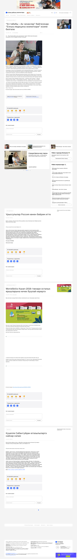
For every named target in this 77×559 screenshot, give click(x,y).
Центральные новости (11, 20)
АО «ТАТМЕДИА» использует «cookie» (11, 553)
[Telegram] (14, 120)
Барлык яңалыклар (61, 204)
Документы (38, 15)
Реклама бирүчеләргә (21, 15)
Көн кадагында (10, 210)
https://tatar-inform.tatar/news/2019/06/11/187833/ (22, 387)
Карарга (67, 556)
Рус (52, 12)
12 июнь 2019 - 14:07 (8, 217)
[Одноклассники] (11, 120)
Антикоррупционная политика (10, 553)
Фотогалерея (13, 15)
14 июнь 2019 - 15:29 (8, 32)
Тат (56, 12)
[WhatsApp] (17, 120)
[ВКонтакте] (8, 120)
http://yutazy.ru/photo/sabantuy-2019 (16, 469)
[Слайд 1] (23, 170)
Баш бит (7, 15)
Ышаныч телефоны (30, 15)
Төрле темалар (50, 525)
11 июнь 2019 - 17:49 (8, 294)
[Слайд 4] (28, 170)
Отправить (39, 134)
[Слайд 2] (25, 170)
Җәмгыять (9, 429)
